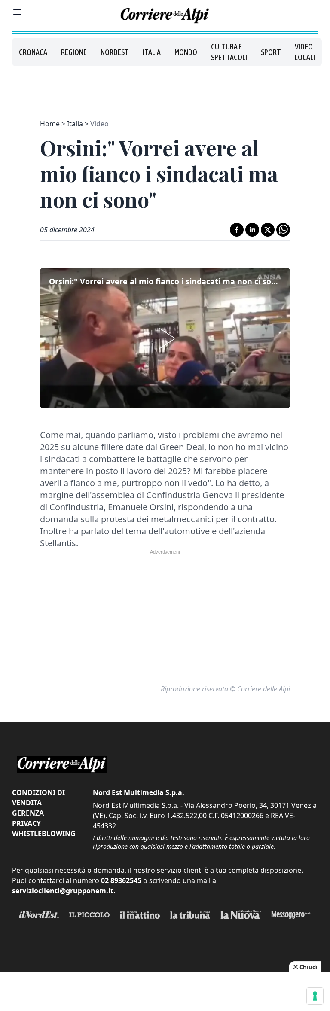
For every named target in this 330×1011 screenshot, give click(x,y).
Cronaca (33, 52)
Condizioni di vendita (38, 797)
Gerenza (28, 813)
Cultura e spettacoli (229, 52)
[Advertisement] (165, 87)
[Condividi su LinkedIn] (252, 230)
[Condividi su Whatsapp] (283, 230)
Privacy (26, 823)
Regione (74, 52)
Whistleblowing (44, 833)
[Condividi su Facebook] (237, 230)
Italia (152, 52)
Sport (271, 52)
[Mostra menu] (17, 12)
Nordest (115, 52)
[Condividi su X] (268, 230)
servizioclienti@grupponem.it (62, 890)
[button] (165, 338)
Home (50, 123)
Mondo (185, 52)
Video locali (305, 52)
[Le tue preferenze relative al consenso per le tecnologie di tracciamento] (315, 996)
